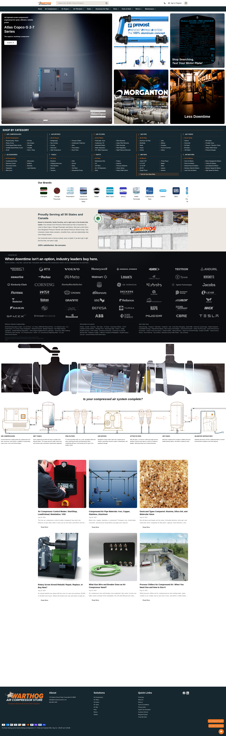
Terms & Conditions (143, 704)
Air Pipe (96, 707)
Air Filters (96, 699)
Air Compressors (98, 697)
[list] (113, 292)
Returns (140, 702)
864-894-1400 (53, 702)
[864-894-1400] (165, 3)
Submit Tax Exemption (144, 709)
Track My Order (142, 717)
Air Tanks (96, 704)
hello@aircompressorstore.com (58, 699)
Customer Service (143, 712)
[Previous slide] (2, 120)
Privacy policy (142, 707)
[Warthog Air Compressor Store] (141, 40)
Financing (141, 697)
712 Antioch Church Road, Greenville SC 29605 (62, 697)
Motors (96, 712)
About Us (140, 699)
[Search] (106, 3)
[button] (39, 120)
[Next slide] (110, 120)
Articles (96, 714)
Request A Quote (143, 714)
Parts (95, 709)
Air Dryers (96, 702)
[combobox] (82, 3)
